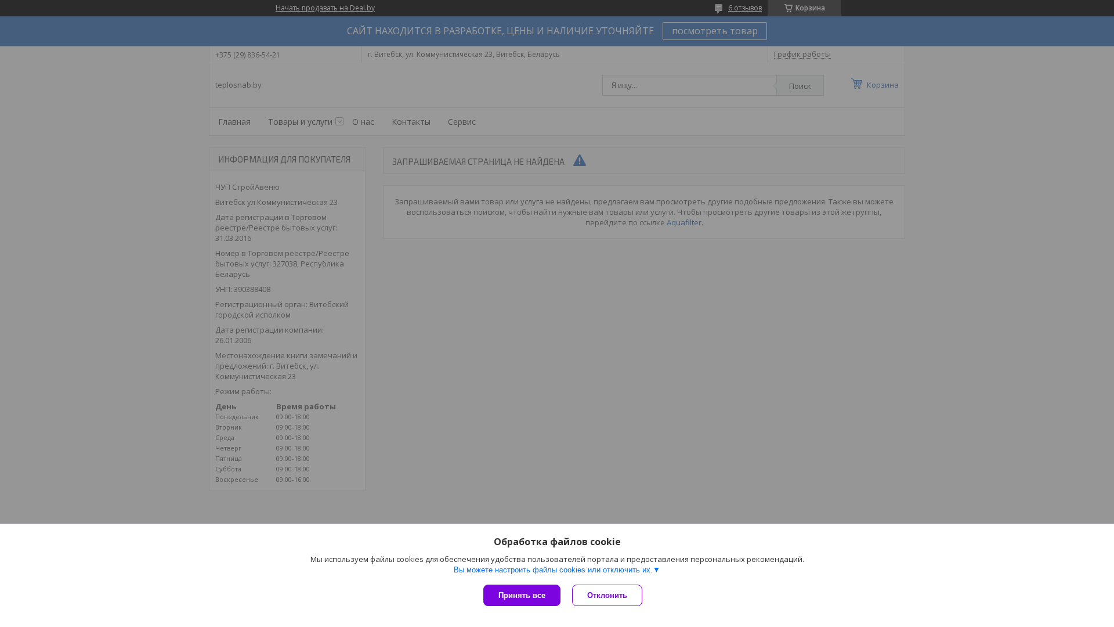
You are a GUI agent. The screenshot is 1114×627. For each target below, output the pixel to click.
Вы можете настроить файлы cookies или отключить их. (553, 569)
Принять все (521, 595)
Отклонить (607, 595)
